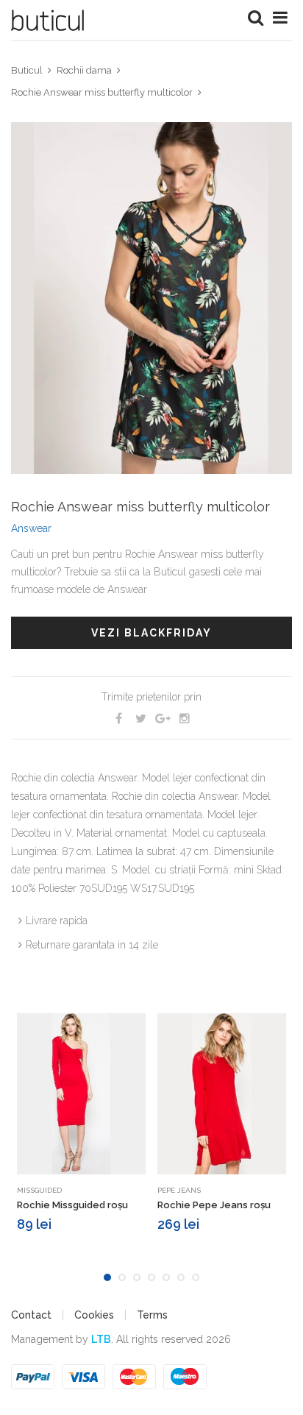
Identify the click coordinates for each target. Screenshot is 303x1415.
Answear (31, 528)
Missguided (39, 1190)
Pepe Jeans (179, 1190)
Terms (152, 1315)
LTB (101, 1339)
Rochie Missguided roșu (72, 1204)
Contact (31, 1315)
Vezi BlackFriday (151, 633)
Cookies (94, 1315)
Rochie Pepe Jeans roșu (214, 1204)
